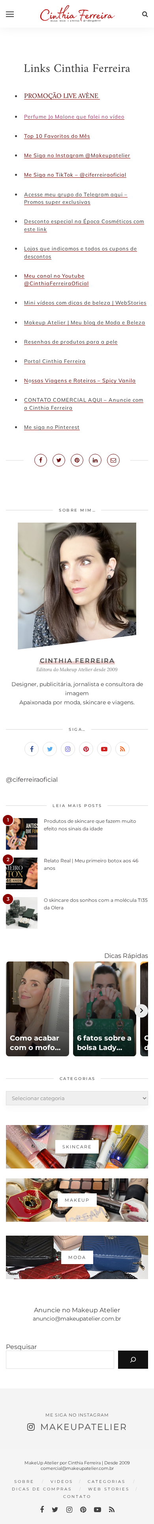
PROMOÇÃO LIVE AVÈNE (62, 96)
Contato (77, 1496)
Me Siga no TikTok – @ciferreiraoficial (75, 174)
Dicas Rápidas (126, 956)
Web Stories (109, 1489)
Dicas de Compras (42, 1489)
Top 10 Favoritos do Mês (57, 136)
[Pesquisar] (133, 1360)
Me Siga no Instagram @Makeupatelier (77, 155)
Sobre (24, 1481)
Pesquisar (21, 1347)
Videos (62, 1481)
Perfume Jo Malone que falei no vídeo (74, 116)
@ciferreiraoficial (32, 779)
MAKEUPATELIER (83, 1427)
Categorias (107, 1481)
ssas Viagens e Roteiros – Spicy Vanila (84, 380)
